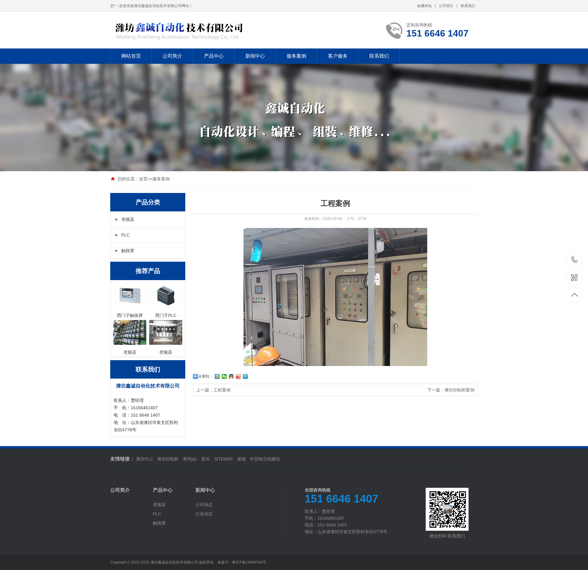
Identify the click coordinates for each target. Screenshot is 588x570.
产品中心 (214, 56)
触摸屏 (127, 250)
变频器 (127, 219)
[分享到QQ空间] (217, 376)
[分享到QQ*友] (231, 376)
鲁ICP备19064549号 (249, 562)
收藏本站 (424, 6)
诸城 (241, 458)
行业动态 (204, 514)
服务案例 (296, 56)
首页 (143, 178)
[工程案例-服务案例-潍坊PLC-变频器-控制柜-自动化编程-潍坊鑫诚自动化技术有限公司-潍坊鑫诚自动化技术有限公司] (184, 30)
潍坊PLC (144, 458)
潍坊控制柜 (168, 458)
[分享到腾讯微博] (245, 376)
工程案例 (222, 389)
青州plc (190, 458)
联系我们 (468, 6)
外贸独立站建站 (265, 458)
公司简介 (446, 6)
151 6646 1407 (575, 260)
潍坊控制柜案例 (459, 389)
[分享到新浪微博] (238, 376)
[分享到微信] (224, 376)
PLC (125, 235)
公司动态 (204, 505)
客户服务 (338, 56)
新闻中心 (255, 56)
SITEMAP (223, 458)
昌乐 (205, 458)
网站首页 (131, 56)
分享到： (205, 376)
